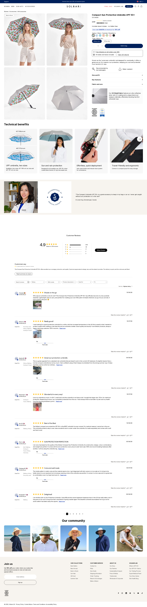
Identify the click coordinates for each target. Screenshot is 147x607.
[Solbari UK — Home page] (73, 6)
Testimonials (113, 576)
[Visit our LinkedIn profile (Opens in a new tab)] (125, 593)
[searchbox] (21, 282)
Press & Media (114, 573)
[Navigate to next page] (83, 514)
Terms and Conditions (39, 604)
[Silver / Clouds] (97, 35)
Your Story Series (134, 576)
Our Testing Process (135, 571)
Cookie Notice (28, 604)
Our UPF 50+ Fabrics (135, 568)
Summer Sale (74, 578)
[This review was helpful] (127, 315)
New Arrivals (74, 568)
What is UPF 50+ (134, 566)
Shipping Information (96, 573)
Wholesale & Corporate (116, 578)
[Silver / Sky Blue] (100, 35)
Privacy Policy (20, 604)
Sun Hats (73, 573)
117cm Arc (107, 41)
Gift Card (73, 576)
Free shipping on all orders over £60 (107, 52)
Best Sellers (74, 566)
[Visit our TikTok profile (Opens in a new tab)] (141, 593)
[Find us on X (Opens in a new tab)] (133, 593)
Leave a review (107, 20)
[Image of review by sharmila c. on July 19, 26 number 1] (37, 407)
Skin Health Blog (133, 578)
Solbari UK (12, 604)
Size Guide (93, 571)
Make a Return (94, 581)
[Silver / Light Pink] (110, 35)
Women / (6, 11)
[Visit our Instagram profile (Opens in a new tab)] (121, 593)
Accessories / (13, 11)
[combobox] (38, 282)
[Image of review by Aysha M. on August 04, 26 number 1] (37, 370)
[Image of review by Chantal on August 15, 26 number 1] (37, 305)
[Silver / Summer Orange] (103, 35)
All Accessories (22, 11)
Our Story (112, 566)
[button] (7, 6)
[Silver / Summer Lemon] (107, 35)
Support (6, 1)
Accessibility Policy (51, 604)
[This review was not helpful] (130, 315)
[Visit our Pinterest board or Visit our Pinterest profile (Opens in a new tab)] (129, 593)
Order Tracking (94, 576)
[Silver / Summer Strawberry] (93, 35)
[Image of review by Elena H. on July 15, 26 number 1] (37, 333)
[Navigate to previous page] (64, 514)
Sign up (20, 582)
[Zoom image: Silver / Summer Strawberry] (24, 39)
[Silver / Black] (114, 35)
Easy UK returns (123, 55)
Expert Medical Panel (135, 573)
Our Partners (113, 568)
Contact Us (93, 566)
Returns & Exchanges (96, 578)
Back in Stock (74, 571)
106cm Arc (97, 41)
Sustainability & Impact (116, 571)
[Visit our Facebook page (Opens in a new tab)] (117, 593)
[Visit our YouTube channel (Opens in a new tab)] (137, 593)
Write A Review (101, 250)
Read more (63, 328)
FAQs (91, 568)
